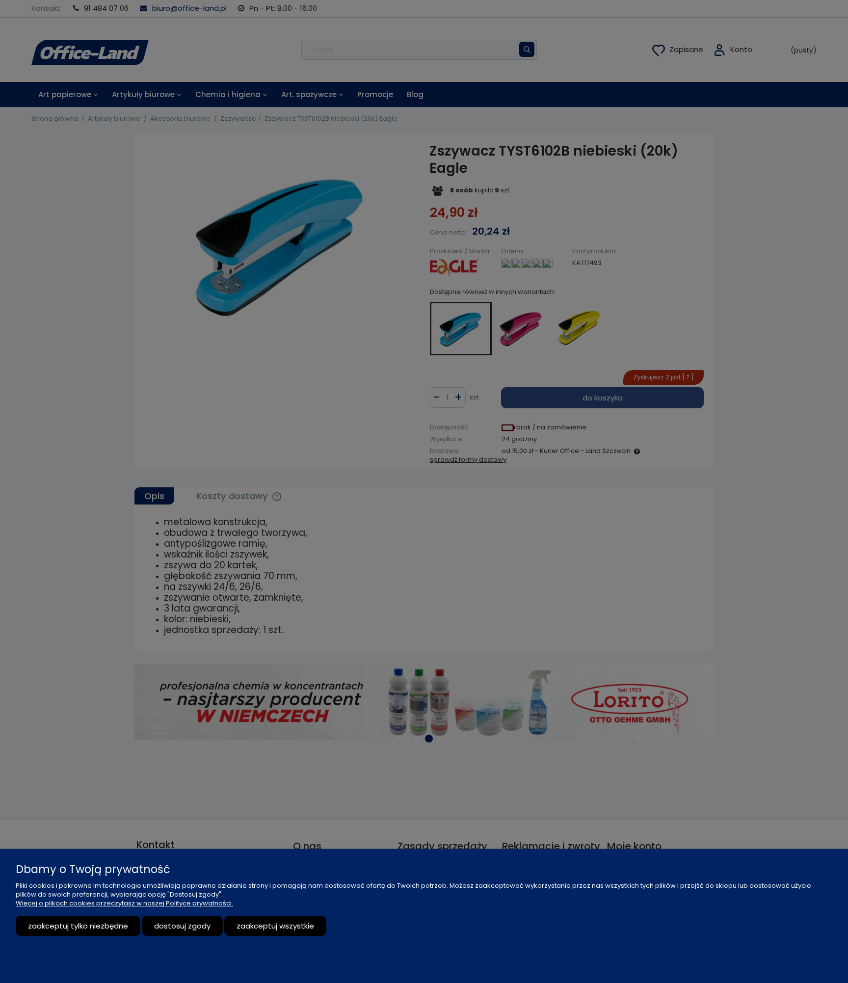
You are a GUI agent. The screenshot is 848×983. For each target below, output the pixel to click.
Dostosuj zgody (182, 926)
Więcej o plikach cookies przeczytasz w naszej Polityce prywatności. (124, 903)
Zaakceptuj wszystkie (275, 926)
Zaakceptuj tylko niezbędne (78, 926)
